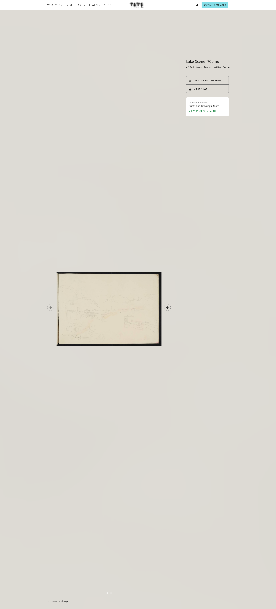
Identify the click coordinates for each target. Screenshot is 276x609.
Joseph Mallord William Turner (213, 67)
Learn (93, 5)
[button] (196, 5)
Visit (70, 5)
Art (80, 5)
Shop (107, 5)
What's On (55, 5)
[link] (58, 601)
